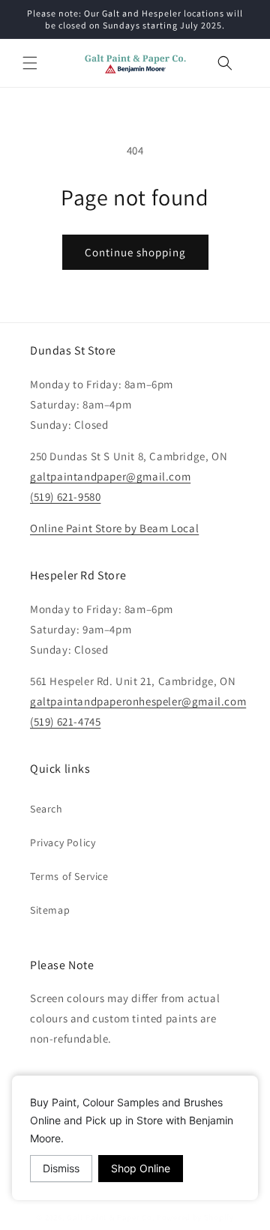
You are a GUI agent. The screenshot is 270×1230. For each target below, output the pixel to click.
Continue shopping (135, 252)
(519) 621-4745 (65, 721)
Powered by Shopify (195, 1217)
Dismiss (61, 1168)
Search (46, 809)
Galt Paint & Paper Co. (110, 1217)
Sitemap (50, 910)
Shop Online (140, 1168)
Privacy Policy (62, 842)
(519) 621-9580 (65, 496)
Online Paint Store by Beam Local (114, 528)
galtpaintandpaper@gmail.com (110, 476)
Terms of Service (69, 876)
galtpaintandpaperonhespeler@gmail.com (138, 701)
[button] (30, 62)
